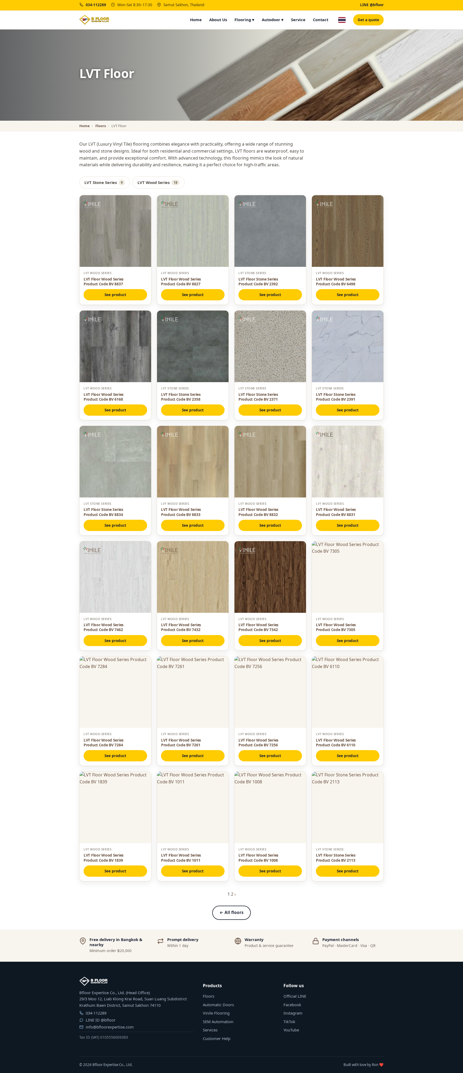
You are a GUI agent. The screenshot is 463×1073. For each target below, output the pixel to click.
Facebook (292, 1004)
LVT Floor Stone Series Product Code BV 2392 (258, 281)
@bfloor (108, 1020)
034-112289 (96, 4)
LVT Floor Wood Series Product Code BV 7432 (181, 627)
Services (210, 1030)
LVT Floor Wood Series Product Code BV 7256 (258, 742)
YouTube (291, 1030)
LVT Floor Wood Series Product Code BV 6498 (336, 281)
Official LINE (294, 996)
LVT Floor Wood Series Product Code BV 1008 (258, 857)
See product (115, 294)
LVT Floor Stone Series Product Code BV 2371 (258, 397)
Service (298, 19)
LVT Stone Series (103, 182)
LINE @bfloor (372, 4)
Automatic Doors (218, 1004)
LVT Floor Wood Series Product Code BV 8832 (258, 512)
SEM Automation (218, 1021)
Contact (320, 19)
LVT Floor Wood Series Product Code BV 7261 (181, 742)
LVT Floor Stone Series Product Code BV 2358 (181, 397)
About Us (218, 19)
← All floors (231, 912)
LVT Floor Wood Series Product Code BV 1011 (181, 857)
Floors (100, 125)
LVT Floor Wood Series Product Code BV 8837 (104, 281)
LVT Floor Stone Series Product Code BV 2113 (336, 857)
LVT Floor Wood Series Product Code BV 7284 (104, 742)
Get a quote (368, 19)
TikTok (289, 1021)
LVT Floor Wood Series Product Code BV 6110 (336, 742)
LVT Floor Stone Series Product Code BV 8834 (103, 512)
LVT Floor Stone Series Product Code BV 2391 (336, 397)
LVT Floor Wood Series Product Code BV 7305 (336, 627)
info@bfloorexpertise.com (110, 1027)
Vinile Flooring (216, 1013)
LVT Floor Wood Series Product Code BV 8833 (181, 512)
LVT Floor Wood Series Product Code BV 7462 (104, 627)
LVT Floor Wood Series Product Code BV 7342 (258, 627)
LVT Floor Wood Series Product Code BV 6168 (104, 397)
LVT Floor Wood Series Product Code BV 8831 (336, 512)
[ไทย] (342, 20)
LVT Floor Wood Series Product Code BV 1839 (104, 857)
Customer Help (216, 1038)
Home (196, 19)
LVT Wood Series (157, 182)
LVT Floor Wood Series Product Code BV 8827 (181, 281)
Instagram (293, 1013)
